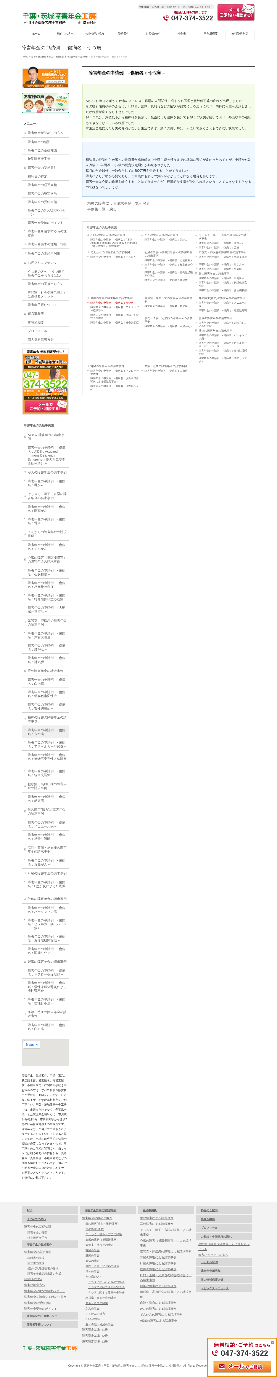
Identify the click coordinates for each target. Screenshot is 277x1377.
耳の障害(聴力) (94, 1229)
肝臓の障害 (92, 1255)
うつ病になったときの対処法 (106, 1282)
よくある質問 (209, 1262)
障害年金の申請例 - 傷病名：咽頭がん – (222, 243)
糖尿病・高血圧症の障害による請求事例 (166, 1294)
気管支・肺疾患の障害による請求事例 (166, 1251)
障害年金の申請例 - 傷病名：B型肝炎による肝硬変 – (222, 324)
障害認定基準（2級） (96, 1335)
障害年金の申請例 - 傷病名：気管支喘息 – (223, 258)
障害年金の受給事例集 (102, 227)
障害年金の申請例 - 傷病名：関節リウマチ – (223, 360)
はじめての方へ (36, 1219)
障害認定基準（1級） (96, 1329)
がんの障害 (92, 1308)
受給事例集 (150, 1210)
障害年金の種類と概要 (97, 1218)
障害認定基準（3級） (96, 1341)
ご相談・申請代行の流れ (216, 1236)
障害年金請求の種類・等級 (47, 244)
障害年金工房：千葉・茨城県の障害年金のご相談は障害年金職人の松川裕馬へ (133, 1365)
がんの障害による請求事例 (158, 1308)
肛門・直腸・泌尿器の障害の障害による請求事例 (166, 1278)
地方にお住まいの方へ (213, 1255)
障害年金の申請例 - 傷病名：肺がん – (221, 264)
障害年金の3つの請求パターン (46, 212)
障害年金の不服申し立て (45, 284)
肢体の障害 (92, 1260)
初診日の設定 (33, 1279)
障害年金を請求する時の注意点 (47, 233)
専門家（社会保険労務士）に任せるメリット (47, 294)
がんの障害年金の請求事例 (161, 235)
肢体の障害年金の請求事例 (215, 330)
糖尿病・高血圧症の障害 (100, 1297)
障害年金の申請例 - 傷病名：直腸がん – (168, 326)
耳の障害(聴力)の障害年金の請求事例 (222, 298)
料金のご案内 (209, 1210)
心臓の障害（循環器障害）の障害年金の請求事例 (168, 254)
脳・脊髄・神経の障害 (99, 1324)
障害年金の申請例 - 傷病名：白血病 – (167, 370)
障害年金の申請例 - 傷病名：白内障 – (221, 278)
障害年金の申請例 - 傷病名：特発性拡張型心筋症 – (169, 274)
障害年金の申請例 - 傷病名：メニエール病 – (223, 304)
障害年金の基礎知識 (42, 150)
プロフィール (37, 331)
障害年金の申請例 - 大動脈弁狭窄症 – (167, 280)
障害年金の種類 (39, 142)
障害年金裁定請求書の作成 (44, 1273)
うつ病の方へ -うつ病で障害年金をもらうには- (46, 273)
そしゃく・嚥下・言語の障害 (103, 1234)
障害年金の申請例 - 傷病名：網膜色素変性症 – (223, 284)
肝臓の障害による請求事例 (158, 1263)
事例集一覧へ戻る (102, 209)
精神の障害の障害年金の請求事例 (111, 298)
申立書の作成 (35, 1263)
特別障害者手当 (39, 159)
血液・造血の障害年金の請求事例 (166, 366)
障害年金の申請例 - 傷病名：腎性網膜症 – (223, 292)
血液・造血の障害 (96, 1303)
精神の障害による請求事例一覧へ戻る (118, 203)
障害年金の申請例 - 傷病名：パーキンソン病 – (223, 337)
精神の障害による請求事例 (158, 1286)
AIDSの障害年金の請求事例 (107, 235)
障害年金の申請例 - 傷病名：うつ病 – (113, 302)
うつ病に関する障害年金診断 (106, 1292)
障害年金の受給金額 (42, 202)
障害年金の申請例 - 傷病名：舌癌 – (220, 247)
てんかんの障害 (95, 1313)
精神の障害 (92, 1271)
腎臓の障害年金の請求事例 (107, 366)
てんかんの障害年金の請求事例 (110, 252)
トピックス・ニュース (215, 1288)
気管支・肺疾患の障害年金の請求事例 (222, 252)
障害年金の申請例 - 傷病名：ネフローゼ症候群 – (114, 372)
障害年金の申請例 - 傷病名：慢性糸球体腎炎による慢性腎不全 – (114, 380)
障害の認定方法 (34, 1285)
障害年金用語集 (211, 1270)
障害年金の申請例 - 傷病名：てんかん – (114, 256)
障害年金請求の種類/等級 (100, 1210)
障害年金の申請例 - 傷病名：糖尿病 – (167, 306)
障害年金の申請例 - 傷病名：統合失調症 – (114, 324)
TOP (29, 1210)
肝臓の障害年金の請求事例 (215, 318)
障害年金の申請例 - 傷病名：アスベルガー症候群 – (114, 309)
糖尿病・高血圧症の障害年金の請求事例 (168, 299)
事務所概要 (36, 322)
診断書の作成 (35, 1257)
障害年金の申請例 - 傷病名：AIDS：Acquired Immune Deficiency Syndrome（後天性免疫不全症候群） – (113, 242)
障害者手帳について (42, 305)
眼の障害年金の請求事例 (214, 273)
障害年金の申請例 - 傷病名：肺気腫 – (221, 268)
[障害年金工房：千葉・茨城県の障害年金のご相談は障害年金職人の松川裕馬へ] (59, 19)
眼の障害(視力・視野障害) (101, 1223)
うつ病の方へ (93, 1276)
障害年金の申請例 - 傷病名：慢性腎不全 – (114, 388)
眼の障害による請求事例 (156, 1218)
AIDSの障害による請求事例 (158, 1320)
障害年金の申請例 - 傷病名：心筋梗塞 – (168, 260)
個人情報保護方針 (41, 339)
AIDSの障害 (93, 1319)
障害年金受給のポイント (45, 222)
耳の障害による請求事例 (156, 1224)
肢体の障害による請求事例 (158, 1269)
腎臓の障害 (92, 1250)
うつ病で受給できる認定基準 (106, 1287)
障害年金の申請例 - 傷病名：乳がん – (167, 239)
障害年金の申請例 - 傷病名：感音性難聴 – (223, 312)
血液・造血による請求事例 (158, 1302)
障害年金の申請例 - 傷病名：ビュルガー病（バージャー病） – (223, 344)
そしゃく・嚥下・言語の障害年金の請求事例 (222, 236)
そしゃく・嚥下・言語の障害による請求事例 (166, 1232)
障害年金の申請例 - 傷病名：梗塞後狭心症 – (169, 266)
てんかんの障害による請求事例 (161, 1314)
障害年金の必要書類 (42, 185)
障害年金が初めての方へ (45, 133)
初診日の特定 (37, 176)
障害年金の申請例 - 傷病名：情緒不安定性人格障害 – (114, 317)
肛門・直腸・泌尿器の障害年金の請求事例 (168, 320)
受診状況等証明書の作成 (42, 1268)
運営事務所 (36, 313)
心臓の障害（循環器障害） (102, 1239)
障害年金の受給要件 (42, 167)
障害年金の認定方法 (42, 193)
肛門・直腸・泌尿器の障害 (102, 1266)
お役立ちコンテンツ (42, 262)
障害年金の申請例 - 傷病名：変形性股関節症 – (223, 352)
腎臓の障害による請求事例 (158, 1257)
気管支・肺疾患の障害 (99, 1244)
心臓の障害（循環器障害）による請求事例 (166, 1243)
